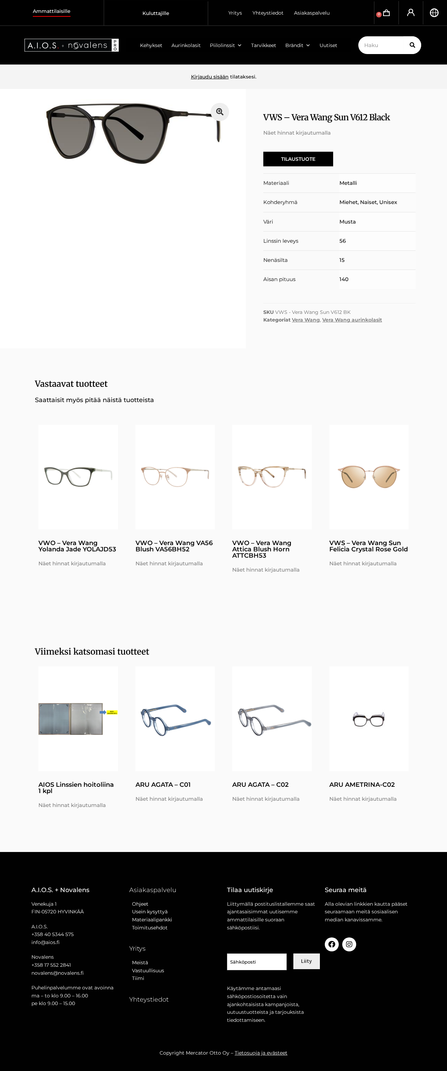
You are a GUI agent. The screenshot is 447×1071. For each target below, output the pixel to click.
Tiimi (138, 978)
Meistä (138, 962)
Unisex (388, 202)
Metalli (348, 183)
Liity (306, 960)
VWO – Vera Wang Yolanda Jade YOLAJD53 (77, 546)
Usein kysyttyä (148, 911)
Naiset (368, 202)
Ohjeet (138, 904)
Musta (347, 221)
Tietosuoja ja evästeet (261, 1053)
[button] (220, 112)
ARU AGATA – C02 (260, 785)
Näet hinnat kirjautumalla (297, 132)
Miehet (348, 202)
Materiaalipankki (150, 920)
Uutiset (328, 45)
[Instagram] (349, 944)
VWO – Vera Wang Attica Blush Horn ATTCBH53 (261, 549)
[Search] (412, 45)
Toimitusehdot (148, 928)
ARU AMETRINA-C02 (362, 785)
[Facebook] (332, 944)
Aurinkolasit (186, 45)
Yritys (235, 13)
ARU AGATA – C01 (163, 785)
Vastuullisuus (146, 970)
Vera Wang (306, 320)
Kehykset (151, 45)
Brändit (294, 45)
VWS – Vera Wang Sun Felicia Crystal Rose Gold (368, 546)
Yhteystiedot (268, 13)
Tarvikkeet (263, 45)
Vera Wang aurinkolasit (352, 320)
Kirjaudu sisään (210, 77)
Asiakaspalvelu (312, 13)
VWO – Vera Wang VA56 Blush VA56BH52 (174, 546)
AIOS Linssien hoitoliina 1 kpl (76, 788)
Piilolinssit (222, 45)
